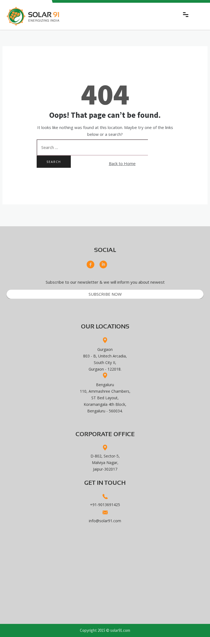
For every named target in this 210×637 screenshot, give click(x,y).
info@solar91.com (105, 520)
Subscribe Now (105, 294)
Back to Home (122, 163)
